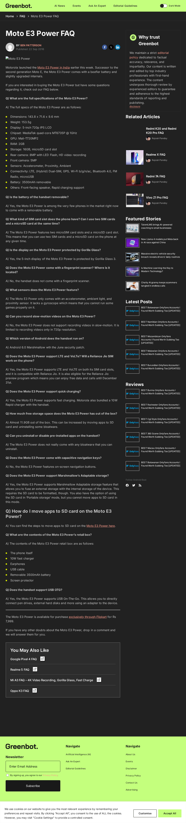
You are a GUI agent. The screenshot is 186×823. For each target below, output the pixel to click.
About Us (130, 754)
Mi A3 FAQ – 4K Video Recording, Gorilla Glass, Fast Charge (52, 680)
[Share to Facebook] (104, 47)
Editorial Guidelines (125, 5)
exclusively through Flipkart (88, 617)
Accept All (169, 813)
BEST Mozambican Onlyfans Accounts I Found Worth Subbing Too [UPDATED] (160, 339)
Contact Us (131, 782)
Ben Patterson (30, 45)
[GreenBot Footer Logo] (22, 746)
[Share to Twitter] (111, 47)
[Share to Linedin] (117, 47)
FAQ (22, 16)
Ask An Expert (97, 5)
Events (77, 5)
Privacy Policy (50, 775)
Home (10, 16)
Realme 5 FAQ (20, 669)
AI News (59, 5)
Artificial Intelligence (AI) (78, 754)
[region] (93, 812)
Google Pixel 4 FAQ (23, 659)
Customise (145, 813)
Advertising (132, 789)
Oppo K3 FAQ (20, 691)
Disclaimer (131, 768)
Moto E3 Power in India (53, 67)
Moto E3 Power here (100, 526)
